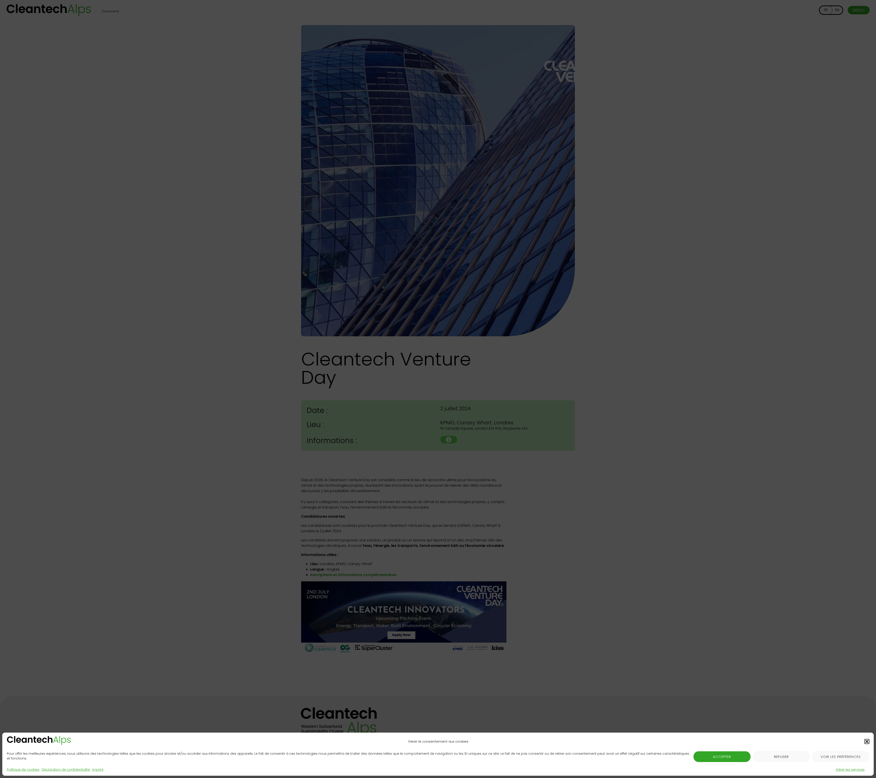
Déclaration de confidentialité (66, 769)
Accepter (722, 756)
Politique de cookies (23, 769)
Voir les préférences (841, 756)
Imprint (98, 769)
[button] (867, 741)
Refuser (781, 756)
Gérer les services (850, 769)
